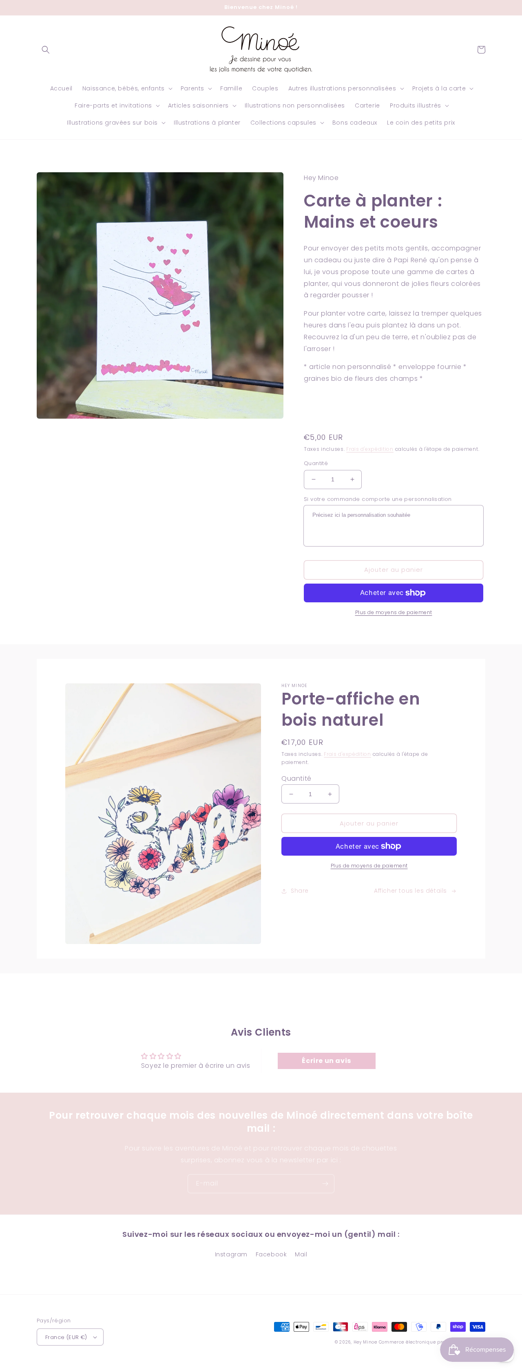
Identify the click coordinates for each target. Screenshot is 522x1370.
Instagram (231, 1254)
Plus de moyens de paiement (393, 612)
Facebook (271, 1254)
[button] (46, 50)
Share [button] (300, 891)
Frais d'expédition (370, 449)
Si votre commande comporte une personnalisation (378, 499)
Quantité (316, 463)
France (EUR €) (66, 1337)
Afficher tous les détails (410, 891)
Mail (301, 1254)
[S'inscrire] (325, 1183)
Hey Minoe (365, 1342)
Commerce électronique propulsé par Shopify (432, 1342)
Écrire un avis (326, 1060)
